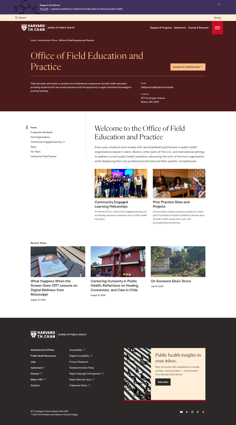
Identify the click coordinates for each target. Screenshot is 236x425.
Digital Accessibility (79, 355)
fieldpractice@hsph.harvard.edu (157, 87)
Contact (35, 385)
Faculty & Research (198, 27)
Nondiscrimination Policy (81, 367)
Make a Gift (37, 379)
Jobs (33, 361)
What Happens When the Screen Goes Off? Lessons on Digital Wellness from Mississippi (54, 287)
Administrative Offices (42, 349)
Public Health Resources (43, 355)
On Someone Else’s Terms (171, 281)
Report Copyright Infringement (85, 373)
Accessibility (75, 349)
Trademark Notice (78, 385)
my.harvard (36, 367)
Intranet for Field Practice (186, 66)
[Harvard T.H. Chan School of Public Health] (58, 334)
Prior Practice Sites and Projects (171, 204)
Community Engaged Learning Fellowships (111, 204)
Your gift (44, 8)
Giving (217, 17)
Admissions (180, 27)
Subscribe (163, 381)
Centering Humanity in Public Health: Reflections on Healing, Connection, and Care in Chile (115, 285)
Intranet (35, 373)
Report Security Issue (80, 379)
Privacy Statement (78, 361)
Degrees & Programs (161, 27)
